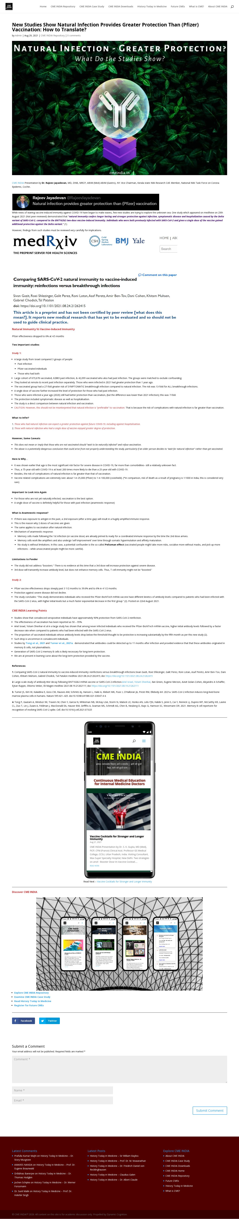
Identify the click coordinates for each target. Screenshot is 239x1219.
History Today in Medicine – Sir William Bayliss (114, 1155)
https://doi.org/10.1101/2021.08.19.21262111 (115, 685)
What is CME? (196, 6)
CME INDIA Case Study (92, 6)
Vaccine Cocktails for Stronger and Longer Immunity (124, 881)
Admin (18, 35)
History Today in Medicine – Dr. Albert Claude (114, 1179)
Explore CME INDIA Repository (31, 992)
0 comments (74, 35)
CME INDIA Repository (63, 6)
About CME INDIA (217, 6)
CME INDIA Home (175, 1170)
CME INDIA (18, 182)
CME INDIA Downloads (120, 6)
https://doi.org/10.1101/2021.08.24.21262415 (129, 675)
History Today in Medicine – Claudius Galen (112, 1174)
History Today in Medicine (152, 6)
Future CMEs (178, 6)
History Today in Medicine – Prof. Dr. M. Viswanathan (118, 1160)
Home (43, 6)
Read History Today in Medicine (32, 1001)
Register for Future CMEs (29, 1005)
